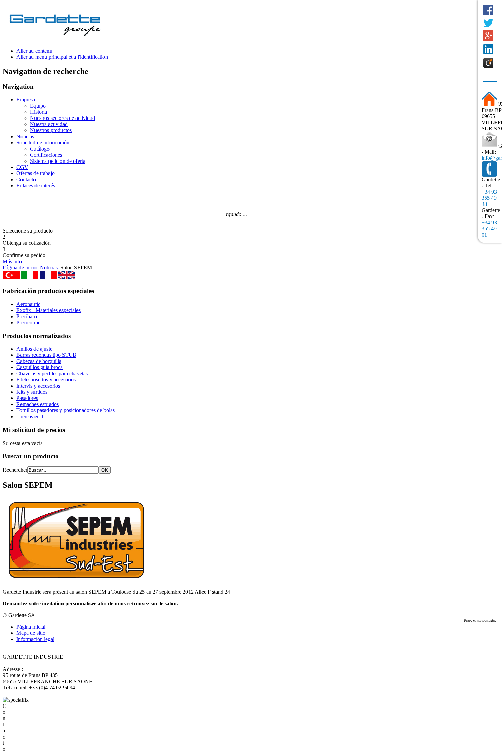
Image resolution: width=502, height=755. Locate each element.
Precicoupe (28, 322)
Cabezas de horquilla (38, 361)
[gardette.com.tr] (11, 277)
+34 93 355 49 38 (489, 198)
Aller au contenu (34, 51)
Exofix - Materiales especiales (48, 310)
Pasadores (27, 398)
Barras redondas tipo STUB (46, 355)
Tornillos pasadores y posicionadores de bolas (65, 410)
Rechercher (15, 470)
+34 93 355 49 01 (489, 229)
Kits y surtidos (31, 392)
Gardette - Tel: (491, 182)
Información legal (35, 639)
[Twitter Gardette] (488, 23)
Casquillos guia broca (39, 367)
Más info (12, 261)
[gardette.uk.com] (66, 277)
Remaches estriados (37, 404)
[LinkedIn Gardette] (488, 49)
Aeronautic (28, 304)
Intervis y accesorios (38, 386)
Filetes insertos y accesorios (46, 379)
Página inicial (30, 627)
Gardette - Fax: (491, 213)
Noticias (49, 267)
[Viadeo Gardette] (488, 63)
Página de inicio (20, 267)
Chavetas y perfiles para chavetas (52, 373)
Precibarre (27, 316)
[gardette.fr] (48, 277)
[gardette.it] (29, 277)
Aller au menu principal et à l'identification (62, 57)
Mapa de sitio (30, 633)
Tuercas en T (30, 416)
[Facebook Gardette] (488, 10)
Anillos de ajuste (34, 349)
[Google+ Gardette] (488, 35)
